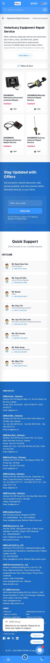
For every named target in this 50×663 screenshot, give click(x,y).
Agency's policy (10, 614)
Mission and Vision (34, 617)
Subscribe (25, 211)
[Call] (25, 659)
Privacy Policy (22, 219)
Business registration (12, 617)
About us (7, 612)
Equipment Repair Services (18, 18)
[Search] (44, 10)
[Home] (3, 18)
